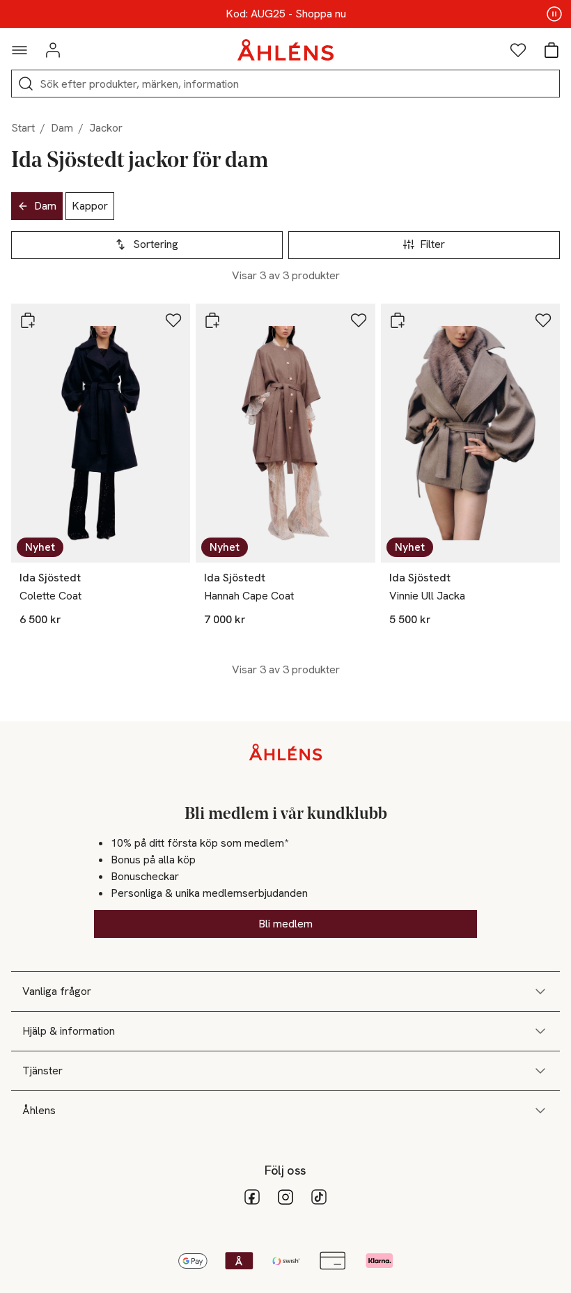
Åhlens (39, 1110)
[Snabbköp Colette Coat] (28, 320)
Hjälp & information (68, 1031)
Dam (62, 127)
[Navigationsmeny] (19, 50)
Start (23, 127)
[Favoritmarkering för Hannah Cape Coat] (358, 320)
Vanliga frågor (56, 991)
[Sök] (25, 83)
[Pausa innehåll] (554, 14)
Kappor (90, 205)
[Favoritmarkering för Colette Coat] (173, 320)
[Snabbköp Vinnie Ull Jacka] (397, 320)
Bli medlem (285, 923)
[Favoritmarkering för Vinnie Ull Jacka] (543, 320)
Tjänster (42, 1070)
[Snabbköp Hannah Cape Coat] (212, 320)
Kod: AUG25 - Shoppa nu (286, 14)
